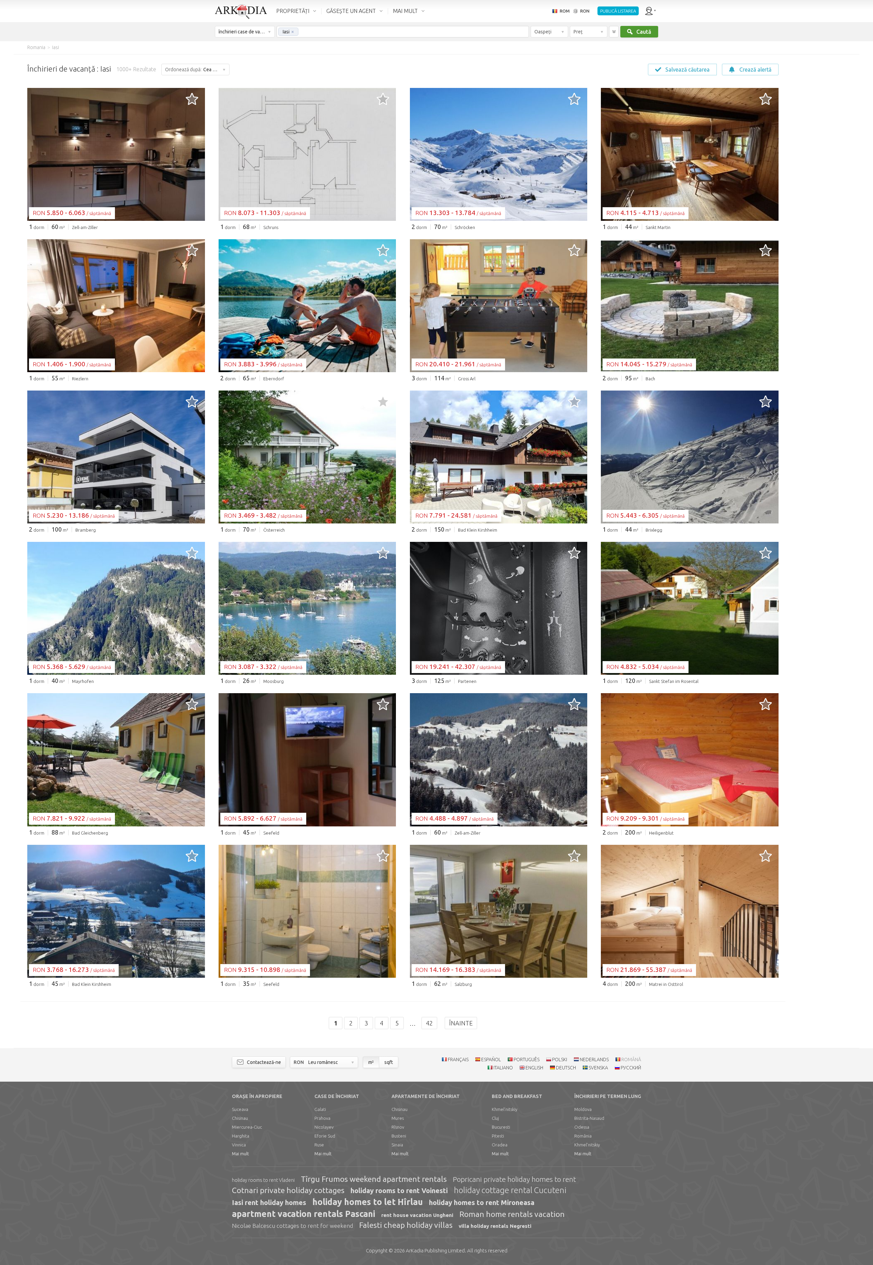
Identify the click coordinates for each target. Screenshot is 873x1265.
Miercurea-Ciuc (247, 1127)
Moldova (583, 1109)
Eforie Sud (324, 1135)
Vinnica (239, 1144)
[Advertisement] (818, 157)
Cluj (495, 1118)
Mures (397, 1118)
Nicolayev (324, 1127)
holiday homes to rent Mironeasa (481, 1202)
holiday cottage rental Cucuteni (510, 1190)
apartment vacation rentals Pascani (303, 1214)
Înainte (461, 1023)
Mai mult (240, 1153)
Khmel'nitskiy (504, 1109)
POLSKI (559, 1059)
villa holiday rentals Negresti (495, 1226)
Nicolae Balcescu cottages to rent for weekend (292, 1225)
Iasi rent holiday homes (269, 1202)
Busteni (398, 1135)
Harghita (240, 1135)
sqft (388, 1062)
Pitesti (498, 1135)
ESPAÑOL (491, 1059)
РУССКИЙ (631, 1067)
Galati (320, 1109)
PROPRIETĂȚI (292, 11)
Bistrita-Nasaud (589, 1118)
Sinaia (397, 1144)
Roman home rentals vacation (512, 1214)
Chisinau (240, 1118)
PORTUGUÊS (526, 1059)
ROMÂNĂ (631, 1059)
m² (371, 1062)
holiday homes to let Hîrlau (367, 1202)
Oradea (499, 1144)
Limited (435, 1250)
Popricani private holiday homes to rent (514, 1179)
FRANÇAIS (458, 1059)
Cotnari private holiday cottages (288, 1190)
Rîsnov (397, 1127)
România (583, 1135)
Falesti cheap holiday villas (406, 1225)
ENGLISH (534, 1067)
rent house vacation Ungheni (417, 1215)
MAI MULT (405, 11)
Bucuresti (501, 1127)
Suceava (240, 1109)
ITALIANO (503, 1067)
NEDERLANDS (594, 1059)
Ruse (319, 1144)
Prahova (322, 1118)
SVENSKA (598, 1067)
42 (429, 1023)
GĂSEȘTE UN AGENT (351, 11)
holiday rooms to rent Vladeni (263, 1180)
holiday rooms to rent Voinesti (399, 1190)
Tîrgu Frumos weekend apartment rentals (374, 1179)
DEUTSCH (566, 1067)
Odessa (581, 1127)
